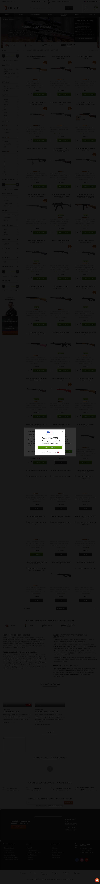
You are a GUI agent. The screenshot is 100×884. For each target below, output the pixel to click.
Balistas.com (54, 443)
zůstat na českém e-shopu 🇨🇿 (50, 452)
